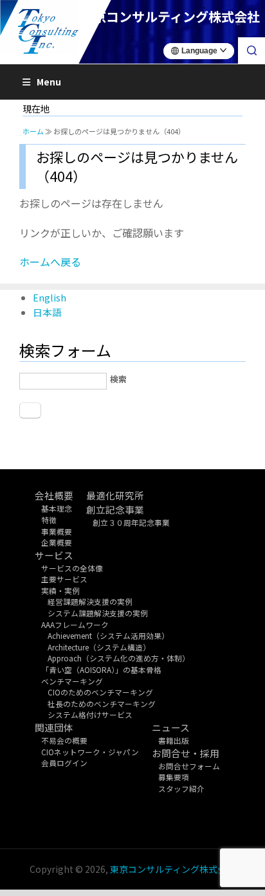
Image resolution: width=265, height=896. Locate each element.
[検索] (251, 50)
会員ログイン (64, 762)
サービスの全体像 (72, 567)
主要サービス (64, 578)
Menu (49, 81)
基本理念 (56, 508)
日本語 (47, 312)
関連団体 (54, 727)
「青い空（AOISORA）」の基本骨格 (101, 669)
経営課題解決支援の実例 (90, 601)
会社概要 (54, 495)
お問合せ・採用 (185, 753)
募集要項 (173, 776)
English (49, 297)
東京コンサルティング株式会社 (172, 869)
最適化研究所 (115, 495)
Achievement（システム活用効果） (108, 635)
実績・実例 (60, 590)
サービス (54, 555)
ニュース (171, 727)
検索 (118, 379)
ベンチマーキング (72, 681)
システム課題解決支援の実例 (98, 612)
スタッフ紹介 (181, 788)
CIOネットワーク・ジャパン (90, 751)
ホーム (33, 131)
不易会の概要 (64, 740)
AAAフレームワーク (75, 624)
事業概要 (56, 531)
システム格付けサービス (90, 714)
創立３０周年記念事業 (131, 522)
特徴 (49, 519)
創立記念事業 (115, 509)
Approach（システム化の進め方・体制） (119, 657)
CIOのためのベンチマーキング (100, 691)
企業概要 (56, 542)
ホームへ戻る (50, 261)
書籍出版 (173, 740)
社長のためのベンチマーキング (102, 703)
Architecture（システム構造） (99, 646)
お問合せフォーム (189, 765)
